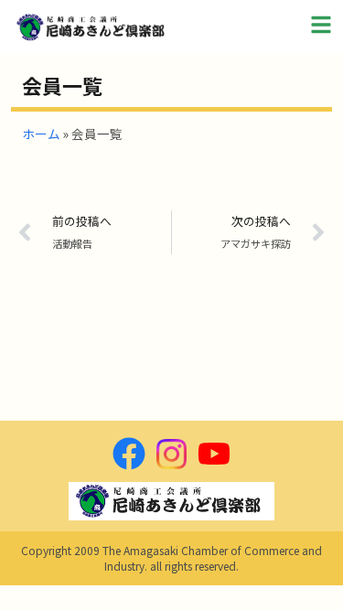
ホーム (41, 133)
